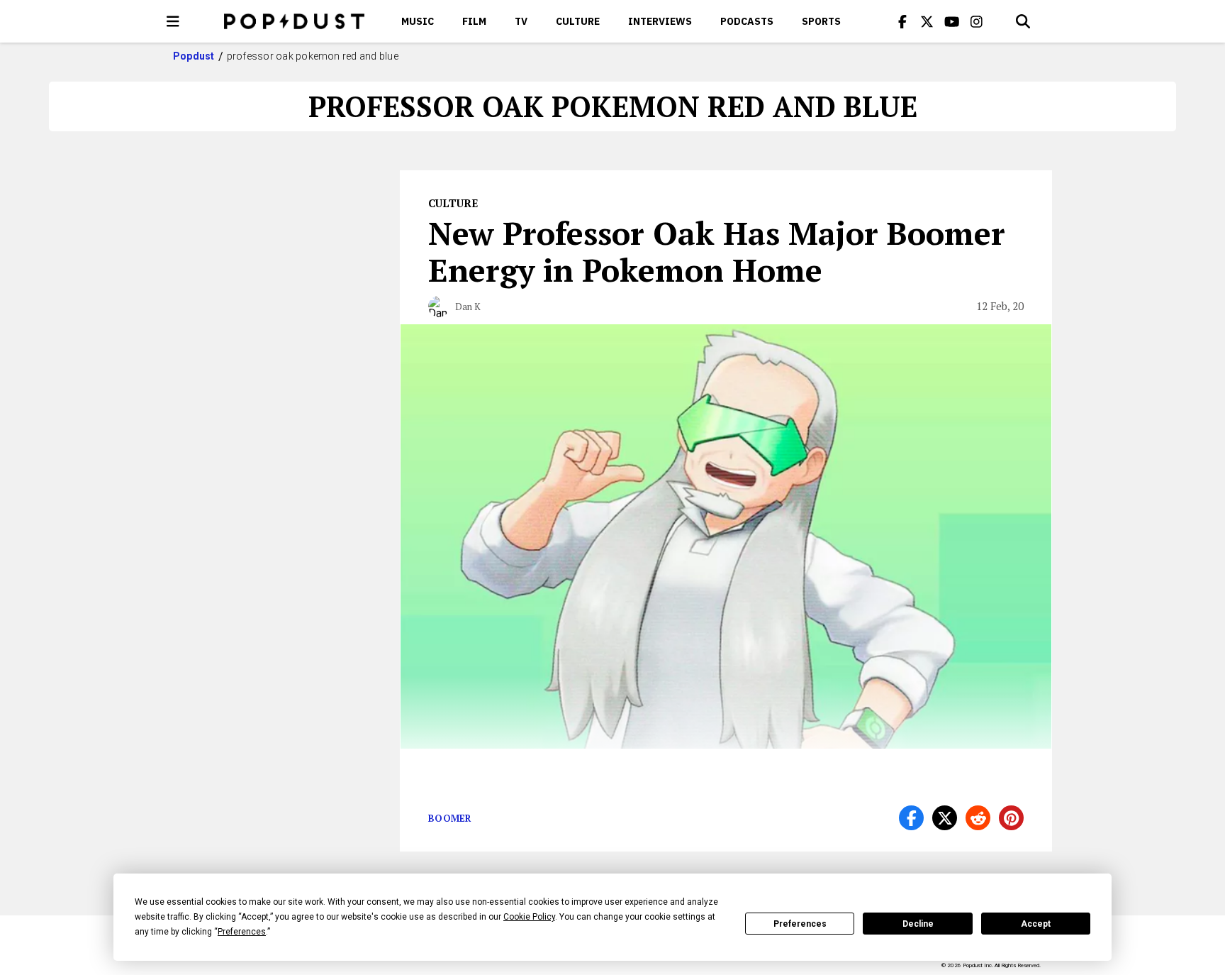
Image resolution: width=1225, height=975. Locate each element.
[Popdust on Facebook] (902, 21)
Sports (821, 21)
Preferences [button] (242, 932)
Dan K (468, 306)
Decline (918, 924)
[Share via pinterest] (1011, 817)
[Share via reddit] (978, 817)
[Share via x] (944, 817)
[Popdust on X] (927, 21)
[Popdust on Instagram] (977, 21)
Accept (1036, 924)
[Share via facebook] (911, 817)
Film (474, 21)
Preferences (800, 924)
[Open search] (1023, 21)
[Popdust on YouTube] (952, 21)
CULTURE (578, 21)
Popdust (194, 56)
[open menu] (173, 21)
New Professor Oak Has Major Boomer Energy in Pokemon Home (716, 251)
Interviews (660, 21)
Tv (521, 21)
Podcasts (746, 21)
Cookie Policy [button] (529, 917)
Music (417, 21)
